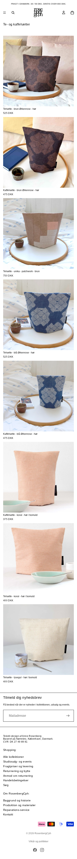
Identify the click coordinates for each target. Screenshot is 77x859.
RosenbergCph (43, 833)
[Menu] (4, 12)
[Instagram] (42, 850)
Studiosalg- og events (17, 761)
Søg (5, 785)
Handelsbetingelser (15, 780)
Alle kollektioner (13, 756)
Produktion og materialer (19, 805)
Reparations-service (16, 809)
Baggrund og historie (17, 800)
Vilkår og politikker (38, 841)
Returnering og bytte (16, 771)
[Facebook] (35, 850)
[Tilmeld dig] (68, 716)
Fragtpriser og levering (18, 766)
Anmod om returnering (18, 775)
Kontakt (8, 814)
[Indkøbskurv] (72, 12)
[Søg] (13, 12)
